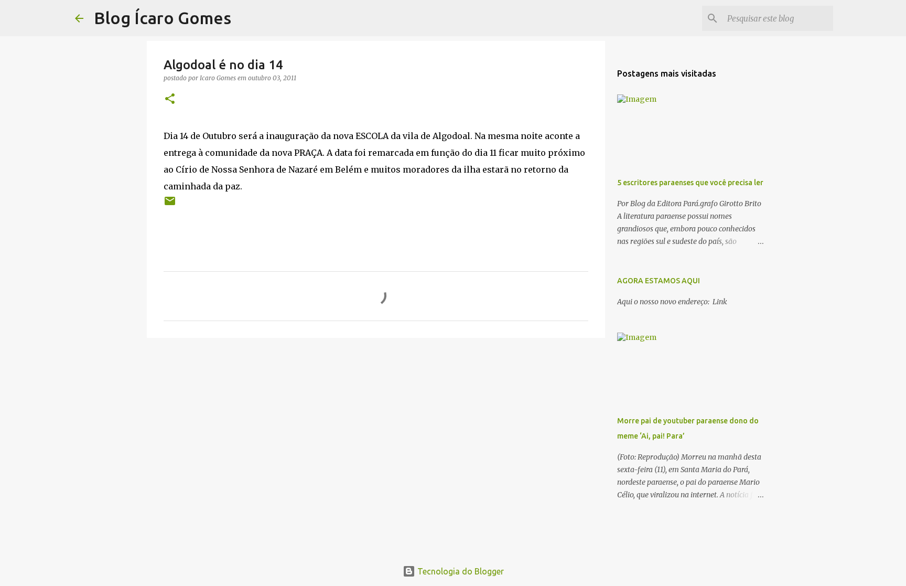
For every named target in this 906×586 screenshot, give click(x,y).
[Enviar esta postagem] (170, 204)
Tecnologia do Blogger (459, 571)
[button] (170, 99)
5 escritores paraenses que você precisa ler (690, 182)
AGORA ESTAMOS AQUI (658, 280)
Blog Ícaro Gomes (162, 17)
